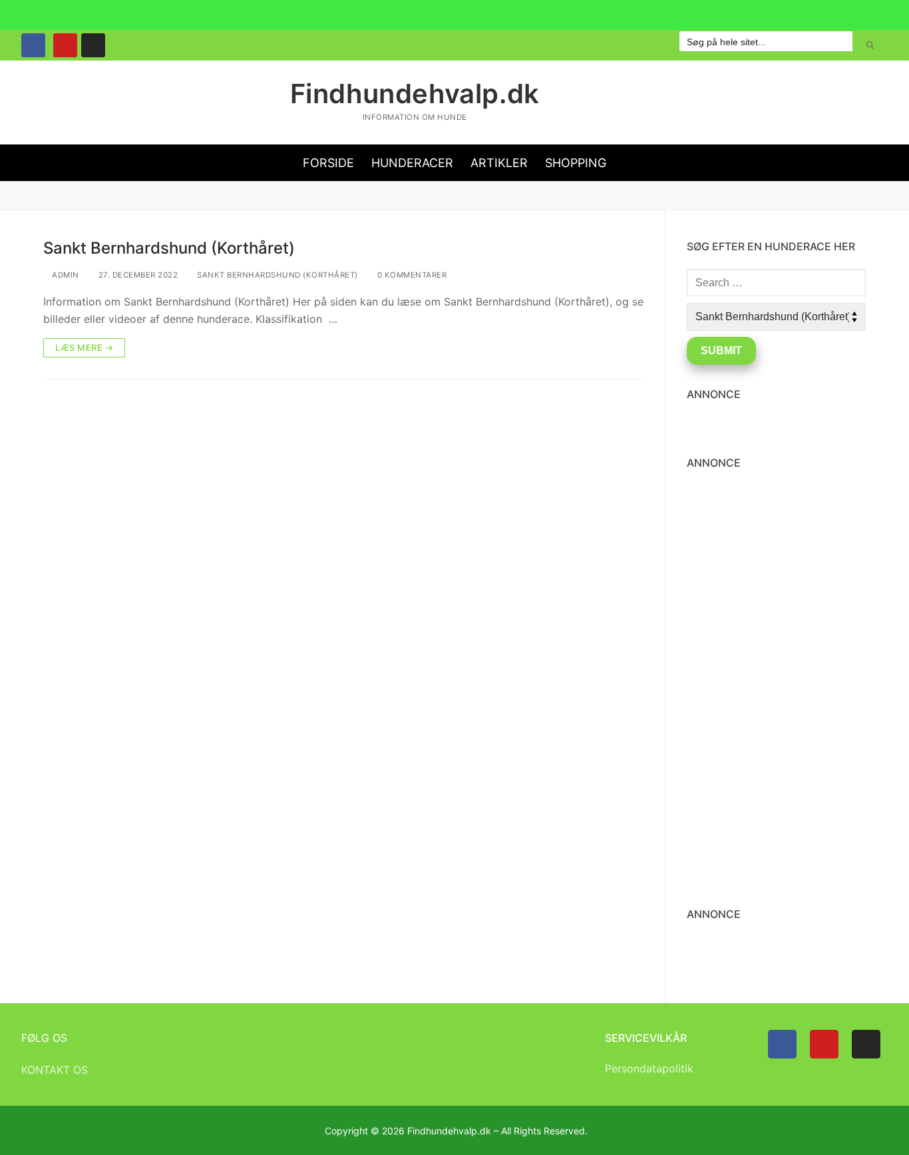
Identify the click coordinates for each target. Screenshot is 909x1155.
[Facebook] (33, 45)
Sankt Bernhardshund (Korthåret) (169, 248)
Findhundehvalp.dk (415, 94)
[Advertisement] (343, 494)
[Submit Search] (870, 45)
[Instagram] (93, 45)
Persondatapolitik (649, 1068)
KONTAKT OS (54, 1069)
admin (64, 275)
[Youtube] (65, 45)
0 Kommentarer (411, 275)
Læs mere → (84, 347)
